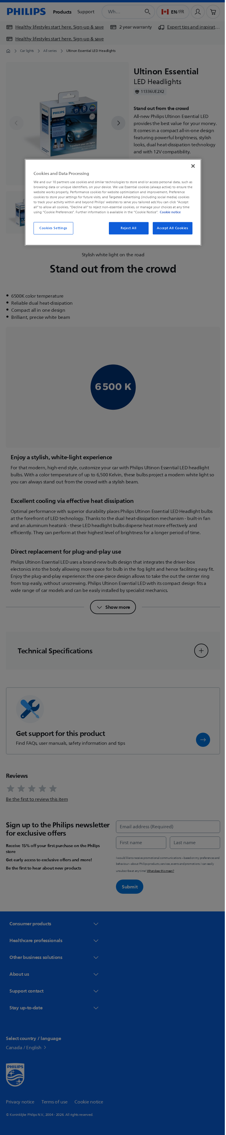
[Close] (191, 166)
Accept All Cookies (170, 228)
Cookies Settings (51, 228)
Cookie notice (168, 212)
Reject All (126, 228)
